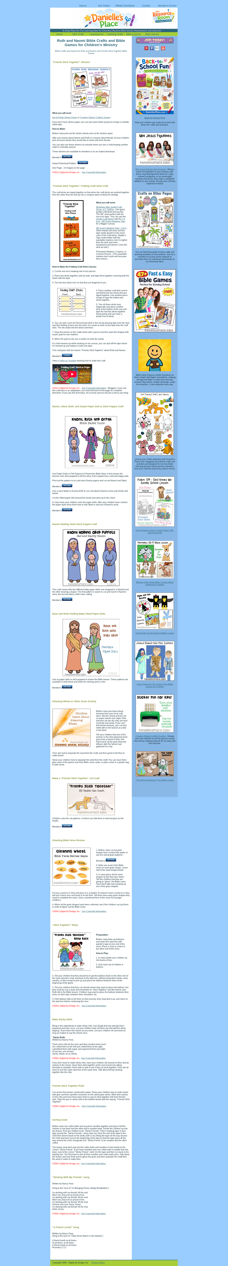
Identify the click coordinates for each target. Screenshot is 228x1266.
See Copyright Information (94, 172)
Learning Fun (97, 34)
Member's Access (167, 5)
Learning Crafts (115, 34)
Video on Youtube (67, 361)
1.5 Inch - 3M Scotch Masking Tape (110, 220)
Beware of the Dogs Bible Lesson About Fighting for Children (154, 583)
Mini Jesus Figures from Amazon (150, 169)
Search (83, 5)
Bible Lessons (133, 34)
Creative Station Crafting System (95, 117)
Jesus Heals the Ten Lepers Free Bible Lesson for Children (155, 685)
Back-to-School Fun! (154, 118)
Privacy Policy (98, 1263)
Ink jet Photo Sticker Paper (64, 117)
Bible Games (152, 34)
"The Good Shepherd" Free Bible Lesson (155, 780)
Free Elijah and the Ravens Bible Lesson (155, 633)
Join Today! (104, 5)
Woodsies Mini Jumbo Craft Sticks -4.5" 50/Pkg (109, 208)
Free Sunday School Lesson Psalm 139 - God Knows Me (155, 531)
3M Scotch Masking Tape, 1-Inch (111, 228)
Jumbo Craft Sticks (105, 219)
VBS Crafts (78, 34)
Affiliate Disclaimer (125, 5)
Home (59, 34)
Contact (146, 5)
